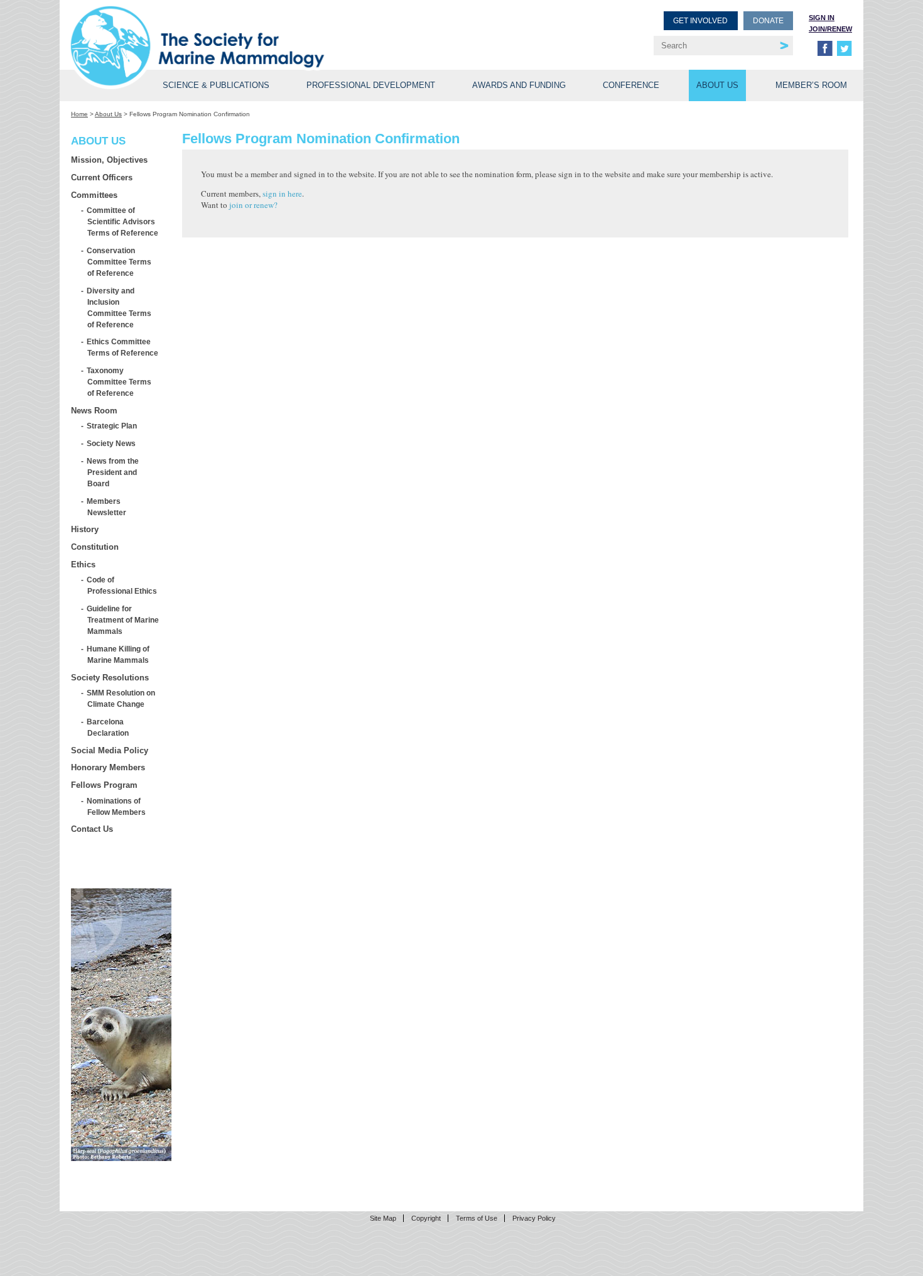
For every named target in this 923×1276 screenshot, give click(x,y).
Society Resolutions (110, 677)
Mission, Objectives (109, 160)
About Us (717, 85)
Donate (768, 20)
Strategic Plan (112, 426)
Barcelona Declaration (108, 727)
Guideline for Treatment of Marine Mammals (123, 619)
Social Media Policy (109, 750)
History (85, 529)
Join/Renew (830, 29)
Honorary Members (108, 767)
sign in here (282, 193)
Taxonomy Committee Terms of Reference (119, 381)
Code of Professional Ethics (122, 585)
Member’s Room (811, 85)
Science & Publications (216, 85)
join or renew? (253, 204)
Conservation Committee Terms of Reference (119, 261)
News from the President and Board (113, 472)
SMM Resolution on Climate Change (121, 698)
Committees (94, 195)
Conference (631, 85)
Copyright (426, 1218)
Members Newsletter (106, 506)
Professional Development (370, 85)
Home (79, 114)
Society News (111, 443)
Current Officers (101, 177)
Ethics (83, 564)
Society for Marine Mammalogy (268, 30)
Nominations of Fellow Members (116, 806)
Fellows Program (104, 785)
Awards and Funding (519, 85)
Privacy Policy (534, 1218)
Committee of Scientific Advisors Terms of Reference (122, 221)
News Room (94, 410)
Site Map (383, 1218)
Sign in (821, 17)
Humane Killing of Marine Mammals (118, 654)
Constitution (95, 547)
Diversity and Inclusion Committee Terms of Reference (119, 307)
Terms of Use (476, 1218)
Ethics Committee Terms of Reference (122, 347)
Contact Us (92, 829)
